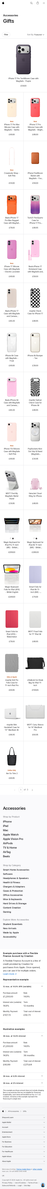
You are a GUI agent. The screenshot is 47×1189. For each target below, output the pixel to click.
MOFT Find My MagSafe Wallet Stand (11, 496)
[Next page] (32, 789)
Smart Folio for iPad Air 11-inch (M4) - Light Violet (35, 589)
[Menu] (44, 3)
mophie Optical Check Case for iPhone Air (35, 402)
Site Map (27, 1185)
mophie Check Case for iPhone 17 (35, 312)
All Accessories (13, 1111)
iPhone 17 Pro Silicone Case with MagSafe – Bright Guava (35, 127)
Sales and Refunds (8, 1185)
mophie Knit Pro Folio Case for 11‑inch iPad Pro (12, 682)
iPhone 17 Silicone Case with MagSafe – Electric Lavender (12, 269)
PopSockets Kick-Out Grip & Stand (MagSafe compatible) (35, 451)
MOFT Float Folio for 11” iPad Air (35, 632)
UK (3, 1176)
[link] (43, 1185)
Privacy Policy (7, 1183)
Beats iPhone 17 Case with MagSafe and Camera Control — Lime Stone (12, 314)
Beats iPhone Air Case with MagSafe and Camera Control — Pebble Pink (12, 403)
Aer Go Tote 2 (11, 773)
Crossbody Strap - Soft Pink (11, 174)
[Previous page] (14, 789)
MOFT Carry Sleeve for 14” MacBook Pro (35, 727)
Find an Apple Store (23, 1169)
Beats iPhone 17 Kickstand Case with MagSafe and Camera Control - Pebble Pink (35, 269)
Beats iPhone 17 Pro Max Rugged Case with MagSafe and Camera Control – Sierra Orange (12, 220)
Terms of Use (33, 1183)
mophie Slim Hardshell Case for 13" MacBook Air (11, 727)
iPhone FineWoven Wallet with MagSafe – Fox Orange (35, 176)
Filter (6, 35)
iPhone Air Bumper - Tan (35, 357)
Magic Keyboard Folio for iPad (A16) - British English (12, 589)
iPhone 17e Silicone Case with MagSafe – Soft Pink (12, 451)
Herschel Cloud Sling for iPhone (35, 494)
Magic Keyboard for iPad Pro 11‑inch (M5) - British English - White (12, 545)
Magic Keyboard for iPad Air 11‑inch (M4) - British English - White (35, 545)
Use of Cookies (20, 1183)
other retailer (37, 1169)
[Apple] (3, 1111)
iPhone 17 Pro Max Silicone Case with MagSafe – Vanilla (11, 127)
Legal (20, 1185)
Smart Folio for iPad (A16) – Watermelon (12, 634)
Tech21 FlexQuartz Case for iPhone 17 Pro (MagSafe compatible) (35, 220)
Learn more (9, 974)
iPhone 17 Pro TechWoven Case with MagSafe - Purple (23, 79)
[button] (31, 3)
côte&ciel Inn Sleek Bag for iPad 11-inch (35, 682)
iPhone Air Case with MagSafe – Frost (11, 358)
